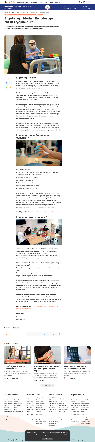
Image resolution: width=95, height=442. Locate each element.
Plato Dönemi (30, 414)
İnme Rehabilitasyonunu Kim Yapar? (41, 212)
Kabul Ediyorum (47, 438)
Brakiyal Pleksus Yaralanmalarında (27, 186)
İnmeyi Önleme (53, 398)
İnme (19, 172)
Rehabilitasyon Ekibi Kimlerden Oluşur (85, 409)
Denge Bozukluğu (9, 411)
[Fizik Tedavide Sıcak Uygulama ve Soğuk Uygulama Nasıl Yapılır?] (47, 355)
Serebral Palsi (36, 174)
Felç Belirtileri (7, 409)
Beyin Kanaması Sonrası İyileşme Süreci (75, 399)
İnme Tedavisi (18, 401)
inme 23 (14, 359)
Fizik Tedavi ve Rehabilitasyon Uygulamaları (85, 403)
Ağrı (37, 362)
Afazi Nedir (52, 407)
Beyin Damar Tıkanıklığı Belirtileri (62, 418)
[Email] (10, 87)
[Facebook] (6, 83)
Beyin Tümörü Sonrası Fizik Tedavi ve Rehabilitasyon (75, 367)
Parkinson (55, 172)
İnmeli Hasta (7, 400)
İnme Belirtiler (18, 403)
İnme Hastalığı (75, 411)
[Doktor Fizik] (9, 2)
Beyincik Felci (62, 405)
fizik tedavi (16, 327)
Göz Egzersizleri (40, 398)
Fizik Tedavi (9, 14)
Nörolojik (26, 361)
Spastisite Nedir (53, 421)
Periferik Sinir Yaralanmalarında (26, 183)
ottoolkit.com (20, 319)
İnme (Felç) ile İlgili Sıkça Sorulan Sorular (14, 367)
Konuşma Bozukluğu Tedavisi (7, 418)
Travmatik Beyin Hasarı (29, 172)
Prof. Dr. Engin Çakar (18, 31)
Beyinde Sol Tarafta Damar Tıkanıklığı (40, 418)
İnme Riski (39, 414)
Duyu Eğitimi (52, 411)
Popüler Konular (27, 14)
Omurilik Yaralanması (44, 172)
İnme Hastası (52, 409)
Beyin (67, 362)
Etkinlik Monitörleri (85, 423)
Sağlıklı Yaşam (38, 14)
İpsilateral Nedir (53, 420)
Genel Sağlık (18, 14)
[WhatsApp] (6, 87)
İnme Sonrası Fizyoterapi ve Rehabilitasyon (75, 419)
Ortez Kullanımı (40, 403)
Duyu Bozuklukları (31, 420)
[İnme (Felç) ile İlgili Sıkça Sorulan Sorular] (17, 355)
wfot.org (19, 316)
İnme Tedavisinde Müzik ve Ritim (84, 416)
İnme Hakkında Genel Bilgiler (14, 361)
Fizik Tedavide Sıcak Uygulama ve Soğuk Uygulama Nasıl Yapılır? (47, 368)
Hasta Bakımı (8, 398)
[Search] (89, 2)
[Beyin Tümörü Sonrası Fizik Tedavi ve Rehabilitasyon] (77, 355)
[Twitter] (10, 83)
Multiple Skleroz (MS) (24, 174)
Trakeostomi (17, 413)
